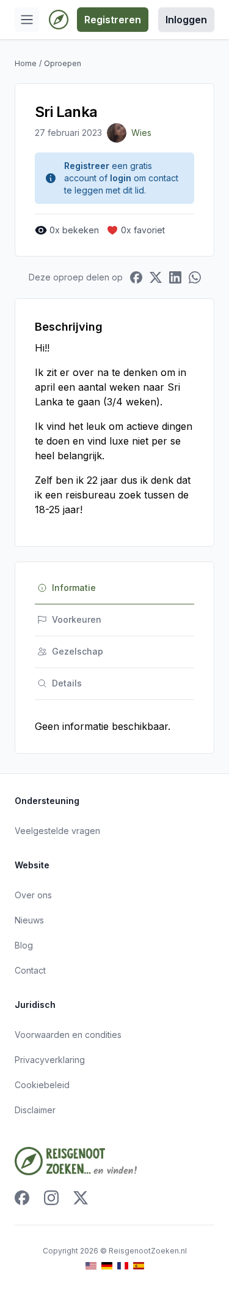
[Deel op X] (156, 277)
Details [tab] (67, 683)
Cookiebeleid (42, 1085)
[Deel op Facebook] (136, 277)
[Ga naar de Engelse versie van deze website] (90, 1266)
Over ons (33, 895)
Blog (24, 945)
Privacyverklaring (50, 1059)
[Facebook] (22, 1197)
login (120, 178)
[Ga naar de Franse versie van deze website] (122, 1266)
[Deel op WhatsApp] (195, 277)
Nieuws (29, 920)
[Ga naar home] (58, 19)
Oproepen (62, 63)
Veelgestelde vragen (57, 830)
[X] (80, 1197)
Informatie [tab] (74, 587)
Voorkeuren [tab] (76, 619)
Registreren (112, 19)
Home (26, 63)
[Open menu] (27, 19)
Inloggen (186, 19)
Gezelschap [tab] (77, 651)
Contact (30, 970)
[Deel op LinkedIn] (175, 277)
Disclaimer (35, 1110)
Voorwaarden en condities (68, 1034)
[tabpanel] (114, 726)
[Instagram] (51, 1197)
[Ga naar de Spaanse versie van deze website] (138, 1266)
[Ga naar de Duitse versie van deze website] (106, 1266)
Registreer (86, 165)
